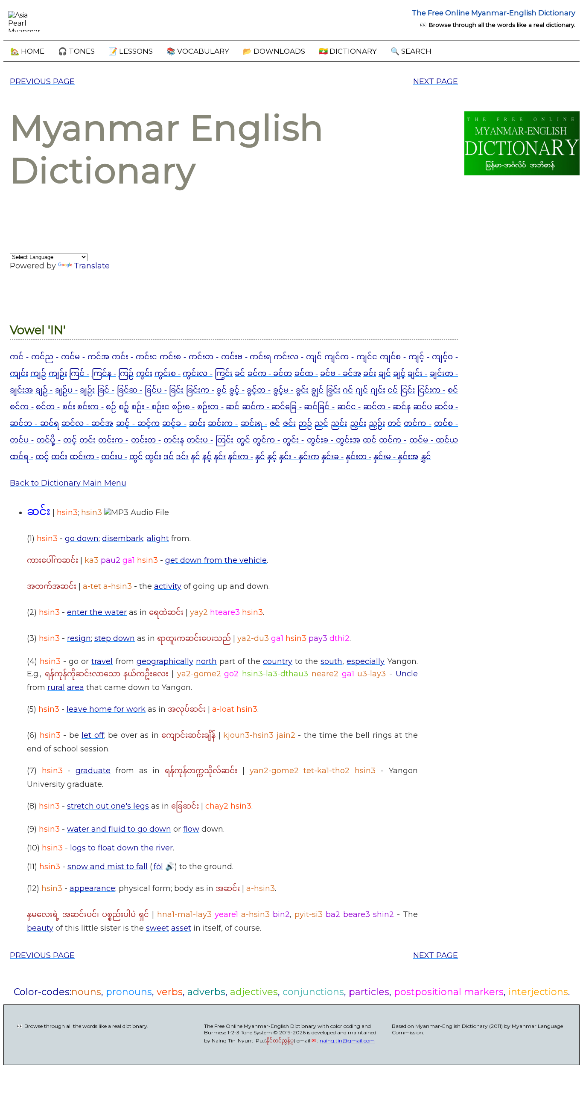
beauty (40, 928)
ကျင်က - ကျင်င (350, 356)
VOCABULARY (197, 51)
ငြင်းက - (431, 390)
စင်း (68, 406)
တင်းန (173, 440)
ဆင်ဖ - (446, 406)
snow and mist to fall (107, 866)
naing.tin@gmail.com (347, 1040)
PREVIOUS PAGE (42, 81)
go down (82, 538)
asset (181, 928)
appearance (92, 888)
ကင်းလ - (288, 356)
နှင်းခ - (332, 456)
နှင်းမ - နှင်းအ (395, 456)
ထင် (369, 440)
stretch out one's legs (108, 806)
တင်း (87, 440)
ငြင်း (407, 390)
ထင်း (59, 456)
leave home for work (106, 709)
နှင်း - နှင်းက (299, 456)
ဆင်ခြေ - (286, 406)
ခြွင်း (333, 390)
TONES (76, 51)
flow (191, 829)
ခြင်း (176, 390)
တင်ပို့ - (48, 440)
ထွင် (136, 456)
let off (93, 735)
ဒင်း (182, 456)
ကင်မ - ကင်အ (85, 356)
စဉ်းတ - (210, 406)
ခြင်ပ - (156, 390)
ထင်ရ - (21, 456)
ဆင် (232, 406)
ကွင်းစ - (167, 373)
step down (114, 638)
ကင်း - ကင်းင (134, 356)
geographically (165, 661)
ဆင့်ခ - (174, 423)
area (75, 687)
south (331, 661)
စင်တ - (48, 406)
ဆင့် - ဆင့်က (138, 423)
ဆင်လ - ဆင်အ (87, 423)
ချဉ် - (44, 390)
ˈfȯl (157, 866)
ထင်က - (392, 440)
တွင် (243, 440)
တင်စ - (446, 423)
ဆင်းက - (223, 423)
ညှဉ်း (377, 423)
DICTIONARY (348, 51)
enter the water (97, 612)
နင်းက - (240, 456)
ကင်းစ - (173, 356)
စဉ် (111, 406)
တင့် (70, 440)
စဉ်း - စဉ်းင (150, 406)
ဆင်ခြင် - (319, 406)
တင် (394, 423)
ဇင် (275, 423)
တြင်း (224, 440)
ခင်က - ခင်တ (270, 373)
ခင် (240, 373)
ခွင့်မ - (283, 390)
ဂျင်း (377, 390)
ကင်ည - (44, 356)
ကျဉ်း (58, 373)
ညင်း (339, 423)
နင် (195, 456)
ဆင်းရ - (254, 423)
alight (158, 538)
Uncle (407, 673)
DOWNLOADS (274, 51)
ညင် (321, 423)
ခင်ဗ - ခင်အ (340, 373)
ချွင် (317, 390)
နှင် (260, 456)
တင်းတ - (146, 440)
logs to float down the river (121, 848)
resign (79, 638)
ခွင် (221, 390)
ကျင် (314, 356)
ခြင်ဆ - (130, 390)
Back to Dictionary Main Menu (68, 483)
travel (102, 661)
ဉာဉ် (305, 423)
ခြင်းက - (200, 390)
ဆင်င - (349, 406)
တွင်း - (293, 440)
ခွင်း (302, 390)
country (277, 661)
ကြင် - (79, 373)
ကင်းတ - (204, 356)
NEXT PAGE (435, 81)
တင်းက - (113, 440)
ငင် (393, 390)
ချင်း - (417, 373)
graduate (93, 770)
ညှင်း (358, 423)
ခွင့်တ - (259, 390)
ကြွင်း (224, 373)
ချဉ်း (87, 390)
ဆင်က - (256, 406)
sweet (157, 928)
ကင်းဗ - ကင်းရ (246, 356)
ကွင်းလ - (197, 373)
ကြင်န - (104, 373)
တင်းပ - (200, 440)
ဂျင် (362, 390)
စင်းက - (90, 406)
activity (167, 586)
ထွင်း (153, 456)
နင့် (207, 456)
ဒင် (168, 456)
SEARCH (411, 51)
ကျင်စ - (393, 356)
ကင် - (19, 356)
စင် (453, 390)
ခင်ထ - (306, 373)
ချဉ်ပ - (66, 390)
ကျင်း (19, 373)
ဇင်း (289, 423)
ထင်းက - (84, 456)
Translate (92, 266)
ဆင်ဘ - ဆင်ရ (34, 423)
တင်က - (417, 423)
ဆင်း (197, 423)
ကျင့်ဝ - (445, 356)
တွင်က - (266, 440)
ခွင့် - (237, 390)
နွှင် (425, 456)
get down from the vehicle (216, 560)
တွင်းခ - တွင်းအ (333, 440)
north (206, 661)
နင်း (220, 456)
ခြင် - (105, 390)
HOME (27, 51)
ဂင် (348, 390)
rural (56, 687)
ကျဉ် (38, 373)
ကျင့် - (418, 356)
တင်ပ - (22, 440)
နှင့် (272, 456)
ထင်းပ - (114, 456)
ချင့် (399, 373)
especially (366, 661)
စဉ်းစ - (183, 406)
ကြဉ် (126, 373)
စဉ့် (124, 406)
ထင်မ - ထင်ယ (433, 440)
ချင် (385, 373)
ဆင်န (402, 406)
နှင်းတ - (358, 456)
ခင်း (369, 373)
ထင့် (42, 456)
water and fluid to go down (119, 829)
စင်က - (22, 406)
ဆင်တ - (377, 406)
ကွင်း (144, 373)
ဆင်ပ (422, 406)
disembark (122, 538)
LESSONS (130, 51)
